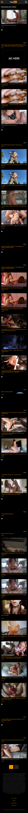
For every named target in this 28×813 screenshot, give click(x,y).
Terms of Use (14, 805)
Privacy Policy (14, 803)
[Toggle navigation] (2, 2)
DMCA (14, 800)
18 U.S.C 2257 (14, 798)
